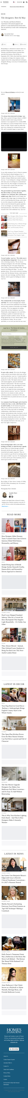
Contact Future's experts (9, 1059)
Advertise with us (8, 1062)
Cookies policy (7, 1076)
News (18, 35)
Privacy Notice (18, 339)
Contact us (6, 1066)
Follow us (16, 44)
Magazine (19, 2)
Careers (5, 1079)
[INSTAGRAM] (10, 497)
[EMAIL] (12, 497)
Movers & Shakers (10, 92)
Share (4, 44)
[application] (14, 141)
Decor (3, 14)
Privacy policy (7, 1072)
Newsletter (24, 44)
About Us (6, 1056)
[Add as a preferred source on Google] (14, 1049)
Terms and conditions (9, 1069)
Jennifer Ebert (9, 34)
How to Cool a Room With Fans (17, 6)
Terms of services (17, 338)
